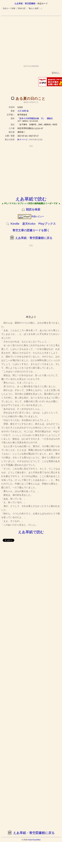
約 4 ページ (22, 139)
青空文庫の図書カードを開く (31, 230)
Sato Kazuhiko (34, 840)
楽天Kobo (29, 223)
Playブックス (47, 223)
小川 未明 (21, 111)
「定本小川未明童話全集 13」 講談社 (35, 118)
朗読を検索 (33, 209)
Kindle (15, 223)
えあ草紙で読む (31, 198)
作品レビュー (37, 216)
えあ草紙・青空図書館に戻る (33, 237)
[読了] (12, 98)
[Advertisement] (31, 39)
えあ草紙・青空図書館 (24, 3)
